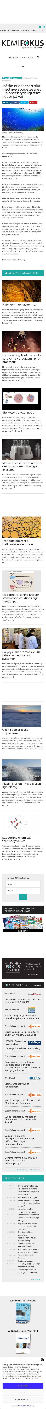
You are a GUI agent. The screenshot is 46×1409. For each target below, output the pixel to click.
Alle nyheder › (36, 1279)
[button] (42, 1360)
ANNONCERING (13, 30)
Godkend (23, 1386)
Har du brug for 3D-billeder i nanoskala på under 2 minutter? (22, 1017)
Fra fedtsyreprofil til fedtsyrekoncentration (17, 542)
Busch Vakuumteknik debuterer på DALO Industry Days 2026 (22, 1033)
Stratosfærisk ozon (25, 1261)
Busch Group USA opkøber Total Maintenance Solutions (22, 1102)
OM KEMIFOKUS (25, 30)
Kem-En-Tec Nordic (12, 1010)
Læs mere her (32, 974)
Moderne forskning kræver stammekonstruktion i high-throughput (20, 598)
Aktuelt (6, 78)
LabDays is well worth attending (22, 1048)
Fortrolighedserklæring (26, 1405)
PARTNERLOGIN (37, 30)
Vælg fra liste (23, 1400)
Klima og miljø (15, 78)
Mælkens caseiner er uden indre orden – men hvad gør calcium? (22, 466)
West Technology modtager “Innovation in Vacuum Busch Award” (20, 1119)
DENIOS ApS (10, 1078)
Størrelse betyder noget (18, 412)
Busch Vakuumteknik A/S (15, 1026)
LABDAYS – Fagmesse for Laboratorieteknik (15, 1042)
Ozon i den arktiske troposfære (15, 731)
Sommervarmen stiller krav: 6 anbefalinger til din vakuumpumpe (21, 1160)
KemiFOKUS (23, 44)
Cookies (14, 1405)
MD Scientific (10, 993)
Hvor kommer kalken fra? (19, 304)
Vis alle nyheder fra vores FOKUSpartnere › (25, 1170)
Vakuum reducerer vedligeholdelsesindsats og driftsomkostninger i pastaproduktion (20, 1140)
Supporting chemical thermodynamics (16, 839)
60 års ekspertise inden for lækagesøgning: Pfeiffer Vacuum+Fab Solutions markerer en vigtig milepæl (22, 1066)
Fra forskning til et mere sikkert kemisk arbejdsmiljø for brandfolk (21, 358)
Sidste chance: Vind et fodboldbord (17, 1085)
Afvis (23, 1393)
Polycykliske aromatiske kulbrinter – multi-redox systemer (21, 655)
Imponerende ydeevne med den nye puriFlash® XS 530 (23, 1000)
